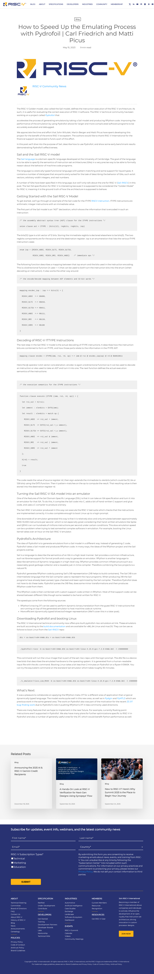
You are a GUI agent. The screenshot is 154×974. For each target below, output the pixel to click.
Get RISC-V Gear (99, 919)
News (13, 926)
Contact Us (15, 914)
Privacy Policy (85, 871)
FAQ (13, 911)
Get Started (43, 919)
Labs (40, 930)
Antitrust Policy (17, 948)
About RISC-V (16, 917)
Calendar (68, 933)
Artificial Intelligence (73, 906)
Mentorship (43, 933)
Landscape (69, 914)
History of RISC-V (18, 920)
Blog (78, 19)
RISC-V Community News (49, 86)
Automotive (70, 903)
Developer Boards (45, 927)
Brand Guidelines (18, 950)
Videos (68, 936)
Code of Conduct (18, 945)
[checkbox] (43, 863)
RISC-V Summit (71, 930)
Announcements (18, 929)
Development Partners (47, 925)
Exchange (69, 911)
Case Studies (70, 908)
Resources (96, 906)
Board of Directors (19, 908)
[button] (126, 934)
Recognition (97, 908)
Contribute (42, 908)
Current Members (99, 903)
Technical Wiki (44, 936)
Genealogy (15, 932)
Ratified (41, 903)
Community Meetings (74, 939)
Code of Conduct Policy (101, 964)
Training (41, 922)
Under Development (46, 906)
